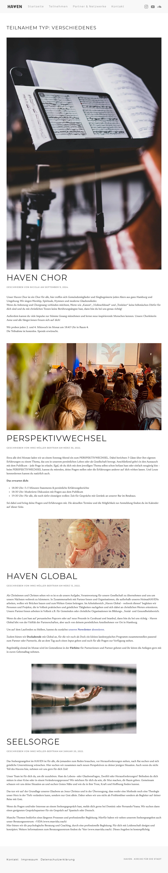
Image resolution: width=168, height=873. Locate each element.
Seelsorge (33, 742)
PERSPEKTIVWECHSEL (57, 438)
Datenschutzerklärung (58, 859)
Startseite (36, 6)
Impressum (29, 859)
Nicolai (35, 287)
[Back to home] (15, 6)
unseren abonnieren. (86, 629)
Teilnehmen (58, 6)
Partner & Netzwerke (89, 6)
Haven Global (42, 576)
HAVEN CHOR (37, 278)
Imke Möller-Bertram (44, 448)
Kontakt (117, 6)
